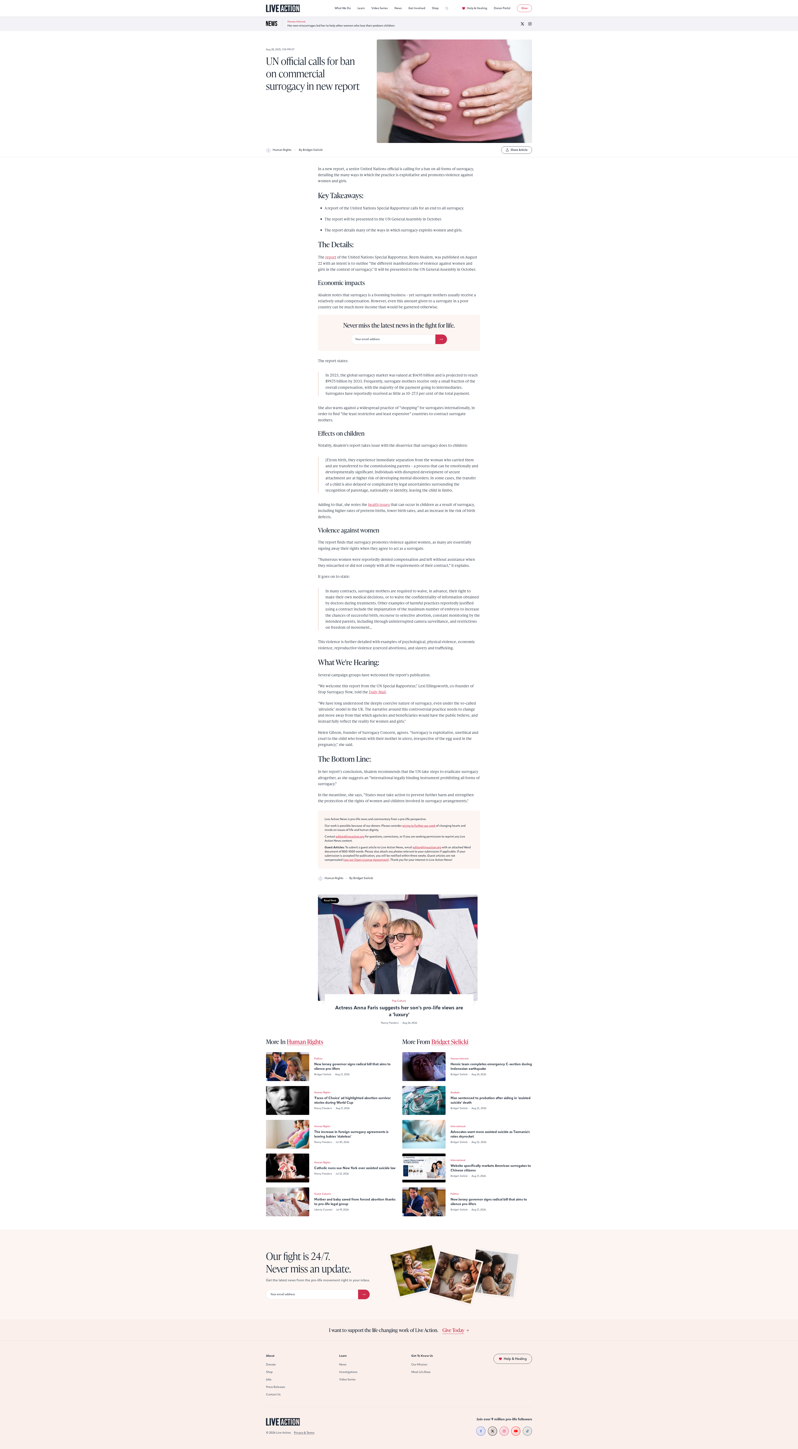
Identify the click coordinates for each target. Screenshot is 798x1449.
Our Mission (419, 1364)
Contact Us (273, 1394)
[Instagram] (530, 24)
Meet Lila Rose (421, 1372)
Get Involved (416, 8)
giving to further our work (418, 826)
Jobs (268, 1379)
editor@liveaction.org (350, 836)
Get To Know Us (422, 1356)
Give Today (453, 1330)
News (398, 8)
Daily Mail (377, 691)
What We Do (343, 8)
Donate (271, 1364)
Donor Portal (502, 8)
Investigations (348, 1372)
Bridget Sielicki (449, 1041)
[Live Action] (283, 8)
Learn (361, 8)
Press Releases (275, 1387)
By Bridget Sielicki (311, 150)
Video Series (379, 8)
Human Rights (282, 150)
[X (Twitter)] (522, 24)
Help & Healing (477, 8)
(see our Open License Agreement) (366, 860)
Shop (435, 8)
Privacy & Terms (304, 1432)
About (270, 1356)
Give (524, 8)
